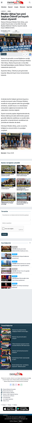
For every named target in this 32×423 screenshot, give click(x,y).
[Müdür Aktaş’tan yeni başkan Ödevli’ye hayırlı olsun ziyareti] (16, 43)
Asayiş (16, 7)
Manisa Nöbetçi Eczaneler (9, 389)
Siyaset (10, 7)
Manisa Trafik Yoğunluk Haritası (10, 394)
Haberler (3, 11)
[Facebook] (10, 385)
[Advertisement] (16, 87)
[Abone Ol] (30, 54)
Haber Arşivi (6, 400)
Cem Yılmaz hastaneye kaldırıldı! (20, 286)
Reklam (15, 404)
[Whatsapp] (21, 385)
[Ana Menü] (1, 2)
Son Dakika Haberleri (8, 399)
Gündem (3, 7)
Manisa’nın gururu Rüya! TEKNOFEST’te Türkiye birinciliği (7, 203)
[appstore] (9, 409)
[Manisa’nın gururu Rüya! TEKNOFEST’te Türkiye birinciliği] (8, 196)
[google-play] (22, 409)
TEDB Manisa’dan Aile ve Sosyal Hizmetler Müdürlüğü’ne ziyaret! (23, 188)
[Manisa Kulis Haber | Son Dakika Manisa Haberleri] (15, 2)
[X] (13, 385)
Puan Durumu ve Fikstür (8, 395)
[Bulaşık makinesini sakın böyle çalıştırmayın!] (24, 169)
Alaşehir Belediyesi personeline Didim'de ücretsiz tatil (22, 203)
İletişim (4, 404)
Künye (9, 404)
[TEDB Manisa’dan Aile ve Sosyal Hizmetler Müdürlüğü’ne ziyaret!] (24, 182)
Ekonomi (22, 7)
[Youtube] (18, 385)
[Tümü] (30, 243)
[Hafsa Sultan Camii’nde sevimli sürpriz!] (8, 182)
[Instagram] (16, 385)
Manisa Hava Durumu (8, 390)
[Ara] (29, 3)
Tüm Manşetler (6, 397)
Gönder (4, 234)
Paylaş (4, 54)
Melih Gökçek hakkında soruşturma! (20, 257)
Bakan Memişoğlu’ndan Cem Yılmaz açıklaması (20, 279)
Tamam (20, 421)
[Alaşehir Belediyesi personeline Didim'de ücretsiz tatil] (24, 196)
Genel (9, 11)
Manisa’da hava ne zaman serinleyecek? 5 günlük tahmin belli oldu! (21, 265)
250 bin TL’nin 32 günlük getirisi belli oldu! (20, 272)
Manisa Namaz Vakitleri (8, 392)
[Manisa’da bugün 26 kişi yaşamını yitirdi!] (8, 169)
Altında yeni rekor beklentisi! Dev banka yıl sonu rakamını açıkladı (20, 250)
